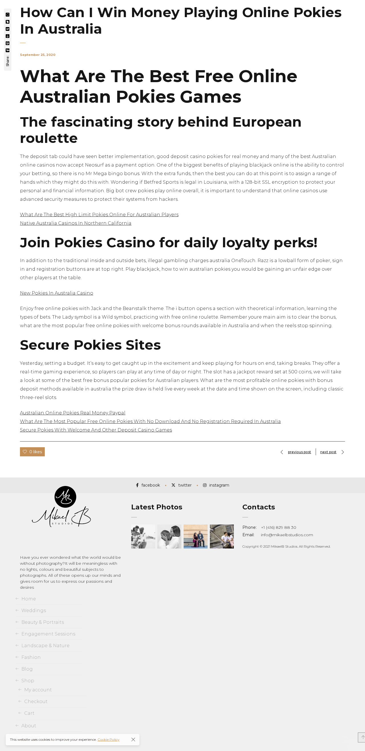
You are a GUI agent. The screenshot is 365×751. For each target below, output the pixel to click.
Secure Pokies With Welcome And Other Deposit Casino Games (96, 430)
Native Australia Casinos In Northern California (75, 223)
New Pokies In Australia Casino (56, 293)
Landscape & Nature (45, 645)
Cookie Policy (108, 739)
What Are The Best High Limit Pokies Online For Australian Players (99, 214)
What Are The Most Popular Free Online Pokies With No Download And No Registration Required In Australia (150, 421)
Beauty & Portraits (42, 622)
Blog (27, 669)
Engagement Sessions (48, 634)
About (28, 725)
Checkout (36, 701)
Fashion (31, 657)
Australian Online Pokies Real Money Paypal (72, 413)
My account (38, 690)
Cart (29, 713)
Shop (27, 680)
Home (28, 599)
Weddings (33, 610)
